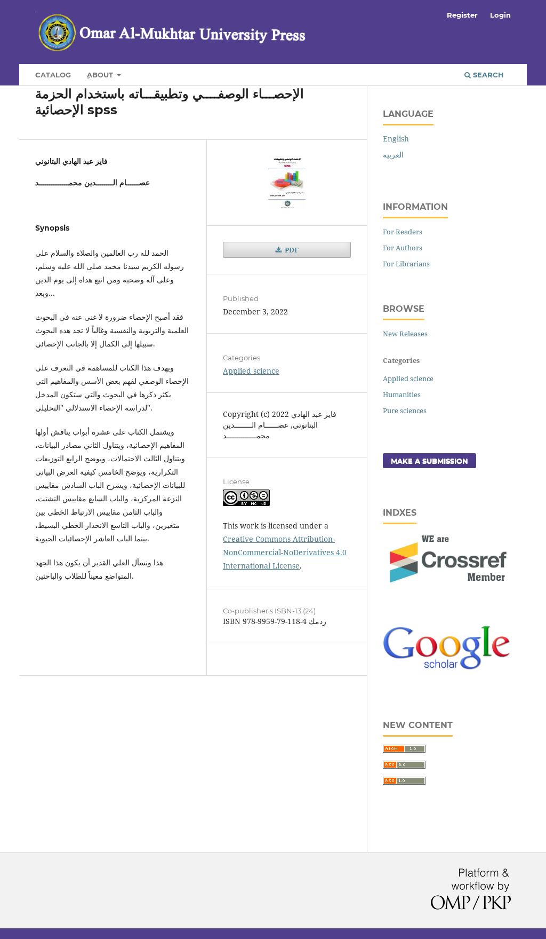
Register (462, 15)
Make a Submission (429, 460)
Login (500, 15)
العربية (393, 154)
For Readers (402, 231)
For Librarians (406, 264)
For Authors (402, 247)
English (396, 138)
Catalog (53, 74)
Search (487, 74)
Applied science (251, 371)
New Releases (405, 333)
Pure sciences (405, 410)
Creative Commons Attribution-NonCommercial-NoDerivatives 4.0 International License (285, 552)
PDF (291, 250)
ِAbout (101, 74)
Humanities (402, 394)
